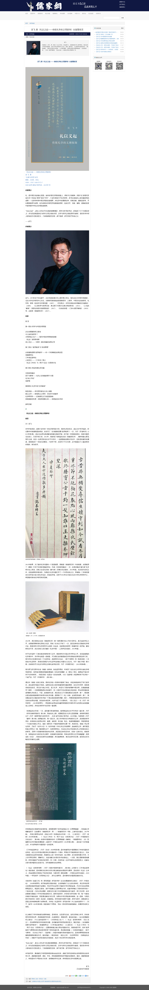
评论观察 (62, 13)
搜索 (122, 18)
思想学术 (32, 13)
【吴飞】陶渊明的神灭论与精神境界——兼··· (108, 38)
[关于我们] (122, 4)
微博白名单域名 (37, 987)
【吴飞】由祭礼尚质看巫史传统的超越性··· (107, 43)
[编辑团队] (122, 7)
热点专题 (47, 13)
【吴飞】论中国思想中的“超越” (104, 36)
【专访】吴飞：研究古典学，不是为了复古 (107, 45)
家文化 (84, 13)
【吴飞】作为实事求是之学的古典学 (105, 41)
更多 (87, 975)
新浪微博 (73, 975)
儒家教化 (55, 13)
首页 (26, 13)
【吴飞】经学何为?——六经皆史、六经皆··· (107, 49)
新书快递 (32, 23)
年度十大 (77, 13)
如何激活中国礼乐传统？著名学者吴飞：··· (107, 32)
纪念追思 (90, 13)
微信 (78, 975)
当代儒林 (69, 13)
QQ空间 (83, 975)
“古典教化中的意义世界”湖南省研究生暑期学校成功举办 (46, 981)
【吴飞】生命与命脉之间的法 (103, 51)
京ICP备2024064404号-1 (84, 987)
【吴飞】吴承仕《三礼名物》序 (104, 34)
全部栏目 (98, 13)
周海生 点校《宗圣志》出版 (38, 979)
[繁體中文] (122, 2)
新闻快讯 (40, 13)
